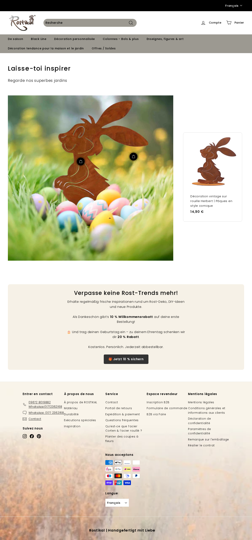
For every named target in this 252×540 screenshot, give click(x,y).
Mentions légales (201, 402)
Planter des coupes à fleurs (121, 439)
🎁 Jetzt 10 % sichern (126, 359)
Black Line (38, 39)
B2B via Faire (156, 414)
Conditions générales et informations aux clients (206, 410)
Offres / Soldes (104, 48)
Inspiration (72, 426)
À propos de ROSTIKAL (80, 402)
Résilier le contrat (201, 445)
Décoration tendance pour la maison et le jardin (46, 48)
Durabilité (71, 414)
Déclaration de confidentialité (199, 421)
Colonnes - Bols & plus (121, 39)
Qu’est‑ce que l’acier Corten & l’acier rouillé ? (123, 428)
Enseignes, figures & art (165, 39)
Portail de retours (118, 408)
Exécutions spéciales (80, 420)
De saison (15, 39)
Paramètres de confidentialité (199, 431)
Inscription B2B (158, 402)
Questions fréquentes (122, 420)
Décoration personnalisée (74, 39)
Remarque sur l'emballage (208, 439)
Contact (111, 402)
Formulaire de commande (167, 408)
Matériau (71, 408)
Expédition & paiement (122, 414)
